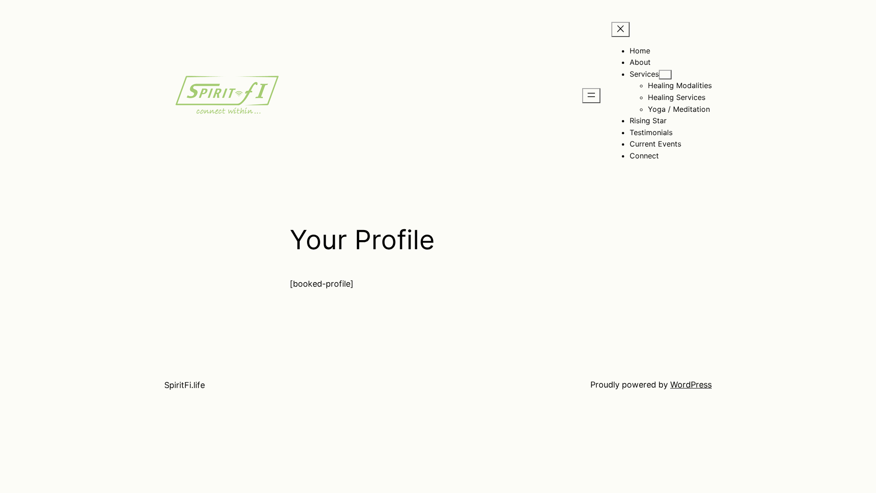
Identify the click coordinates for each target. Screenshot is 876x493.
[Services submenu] (665, 74)
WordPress (691, 384)
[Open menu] (591, 95)
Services (644, 74)
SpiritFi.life (184, 385)
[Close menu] (620, 29)
